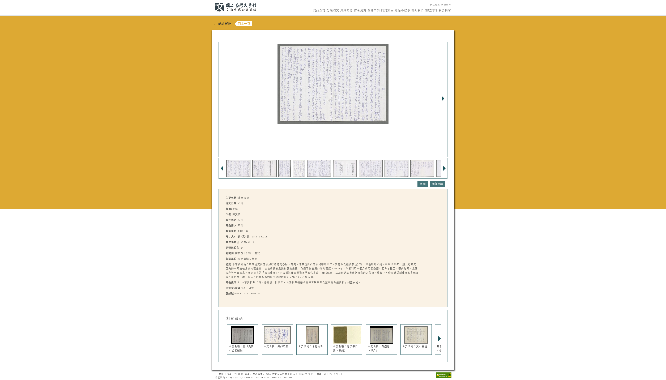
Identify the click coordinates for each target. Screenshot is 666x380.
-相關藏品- (235, 319)
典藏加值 (387, 10)
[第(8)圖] (396, 168)
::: (213, 2)
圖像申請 (374, 10)
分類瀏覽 (333, 10)
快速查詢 (446, 5)
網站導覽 (435, 5)
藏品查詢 (319, 10)
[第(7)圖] (371, 168)
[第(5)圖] (319, 168)
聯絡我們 (417, 10)
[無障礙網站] (443, 374)
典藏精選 (346, 10)
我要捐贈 (445, 10)
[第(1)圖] (238, 168)
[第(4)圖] (299, 168)
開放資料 (431, 10)
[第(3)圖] (284, 168)
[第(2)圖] (264, 168)
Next (443, 98)
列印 (423, 183)
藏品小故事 (402, 10)
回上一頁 (244, 23)
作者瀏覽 (360, 10)
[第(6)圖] (345, 168)
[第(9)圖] (422, 168)
